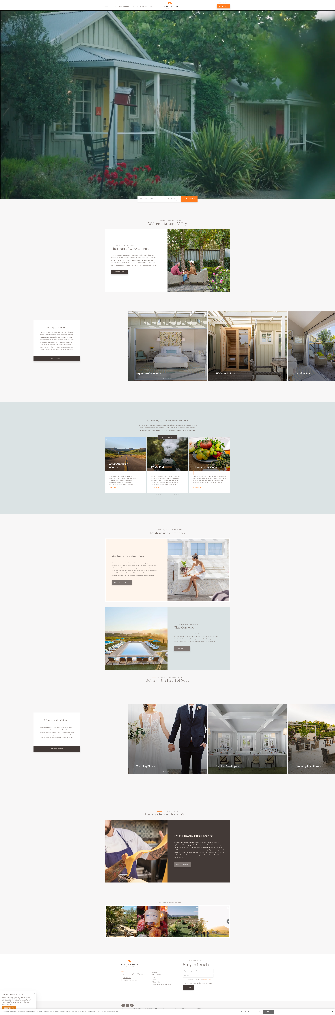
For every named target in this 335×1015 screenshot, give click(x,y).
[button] (106, 7)
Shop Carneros (156, 974)
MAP (122, 972)
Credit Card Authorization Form (161, 984)
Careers (154, 972)
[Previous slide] (107, 467)
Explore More (56, 358)
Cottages (135, 7)
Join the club (181, 648)
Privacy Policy (156, 982)
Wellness (149, 7)
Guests (170, 198)
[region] (167, 1012)
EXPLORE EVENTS (57, 749)
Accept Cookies (268, 1011)
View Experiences (168, 437)
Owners (154, 979)
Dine (142, 7)
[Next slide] (332, 346)
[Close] (332, 1012)
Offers (126, 7)
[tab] (163, 378)
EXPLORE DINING (182, 864)
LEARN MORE (113, 487)
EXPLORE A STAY (119, 272)
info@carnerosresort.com (130, 980)
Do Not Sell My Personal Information (251, 1011)
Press (153, 977)
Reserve (223, 6)
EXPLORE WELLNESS (121, 582)
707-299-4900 (223, 2)
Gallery (118, 7)
